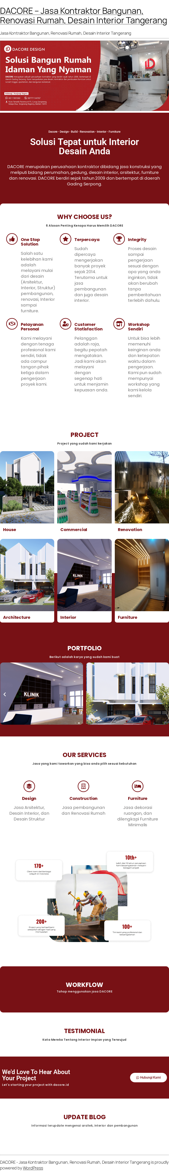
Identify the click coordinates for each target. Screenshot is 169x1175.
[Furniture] (137, 786)
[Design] (29, 786)
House (9, 529)
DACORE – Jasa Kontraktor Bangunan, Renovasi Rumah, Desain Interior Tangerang (83, 15)
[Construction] (83, 786)
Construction (83, 798)
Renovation (130, 529)
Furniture (127, 617)
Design (29, 798)
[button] (77, 109)
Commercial (73, 529)
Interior (68, 617)
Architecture (16, 617)
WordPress (33, 1168)
